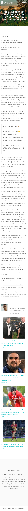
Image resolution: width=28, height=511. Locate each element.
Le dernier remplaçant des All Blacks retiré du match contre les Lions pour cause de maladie (12, 378)
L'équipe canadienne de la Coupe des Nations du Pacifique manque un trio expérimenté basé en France (12, 412)
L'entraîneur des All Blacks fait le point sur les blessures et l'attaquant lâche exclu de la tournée (13, 343)
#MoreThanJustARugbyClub (13, 137)
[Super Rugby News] (7, 2)
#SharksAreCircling (10, 134)
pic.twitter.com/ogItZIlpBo (12, 140)
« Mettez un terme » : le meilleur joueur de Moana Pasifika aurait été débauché (12, 287)
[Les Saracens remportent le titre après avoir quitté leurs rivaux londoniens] (14, 440)
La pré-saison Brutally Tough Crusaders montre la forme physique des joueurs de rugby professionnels (13, 294)
